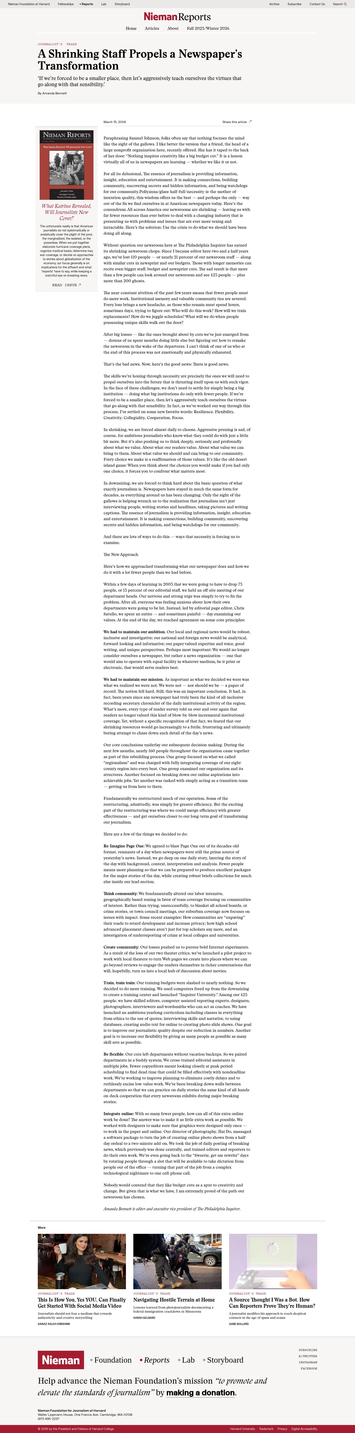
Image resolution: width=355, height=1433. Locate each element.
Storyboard (122, 4)
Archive (274, 4)
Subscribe (294, 4)
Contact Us (317, 4)
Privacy (282, 1429)
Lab (103, 4)
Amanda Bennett (54, 93)
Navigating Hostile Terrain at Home (174, 1300)
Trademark (266, 1429)
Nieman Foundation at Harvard (29, 4)
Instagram (308, 1362)
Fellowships (66, 4)
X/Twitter (308, 1356)
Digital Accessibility (304, 1429)
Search (338, 4)
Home (131, 29)
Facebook (309, 1368)
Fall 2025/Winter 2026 (208, 29)
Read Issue (64, 284)
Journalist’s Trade (57, 44)
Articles (152, 29)
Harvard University (242, 1429)
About (173, 29)
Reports (87, 4)
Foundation (113, 1360)
